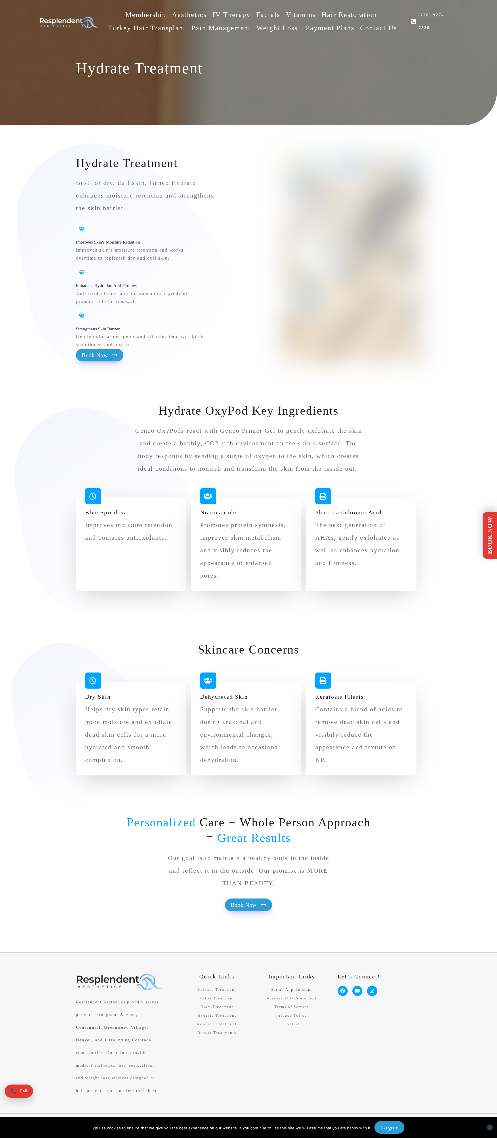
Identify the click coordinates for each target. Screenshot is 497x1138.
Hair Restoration (349, 14)
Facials (268, 14)
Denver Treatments (216, 1032)
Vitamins (301, 14)
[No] (490, 1127)
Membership (145, 14)
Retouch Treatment (217, 1024)
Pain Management (221, 28)
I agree (389, 1127)
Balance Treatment (216, 989)
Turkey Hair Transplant (147, 28)
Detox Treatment (217, 998)
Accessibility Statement (292, 998)
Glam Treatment (217, 1007)
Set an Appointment (291, 989)
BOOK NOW (489, 535)
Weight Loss (278, 28)
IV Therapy (232, 14)
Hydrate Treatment (217, 1015)
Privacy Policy (291, 1015)
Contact (292, 1024)
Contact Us (378, 28)
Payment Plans (330, 28)
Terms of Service (291, 1007)
